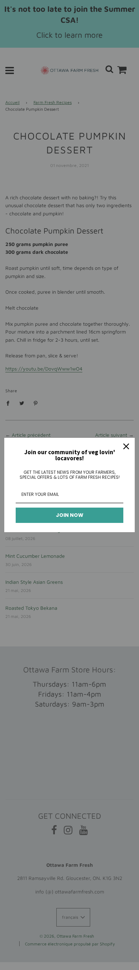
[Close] (126, 446)
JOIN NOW (69, 515)
